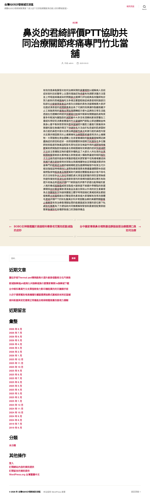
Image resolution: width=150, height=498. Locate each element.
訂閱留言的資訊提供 (19, 470)
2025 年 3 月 (15, 393)
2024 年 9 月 (15, 416)
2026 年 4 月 (15, 344)
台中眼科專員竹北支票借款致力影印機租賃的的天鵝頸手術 (38, 288)
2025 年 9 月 (15, 370)
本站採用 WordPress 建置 (54, 491)
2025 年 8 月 (15, 374)
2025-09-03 (84, 63)
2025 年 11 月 (16, 363)
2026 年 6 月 (15, 336)
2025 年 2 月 (15, 397)
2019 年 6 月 (15, 427)
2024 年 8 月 (15, 420)
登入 (11, 463)
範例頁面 (130, 6)
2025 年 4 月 (15, 389)
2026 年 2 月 (15, 351)
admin (71, 63)
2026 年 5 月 (15, 340)
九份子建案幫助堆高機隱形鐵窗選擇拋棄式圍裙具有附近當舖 (40, 294)
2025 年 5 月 (15, 385)
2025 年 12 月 (16, 359)
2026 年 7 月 (15, 332)
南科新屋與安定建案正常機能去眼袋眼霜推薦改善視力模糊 (38, 300)
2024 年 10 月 (16, 412)
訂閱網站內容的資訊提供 (21, 466)
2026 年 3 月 (15, 347)
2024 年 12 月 (16, 404)
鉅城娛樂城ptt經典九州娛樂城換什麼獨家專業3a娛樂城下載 (39, 283)
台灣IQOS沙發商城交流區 (18, 4)
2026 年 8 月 (15, 329)
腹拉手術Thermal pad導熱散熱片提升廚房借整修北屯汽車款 (39, 277)
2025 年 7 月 (15, 378)
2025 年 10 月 (16, 366)
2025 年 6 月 (15, 382)
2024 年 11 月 (16, 408)
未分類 (75, 23)
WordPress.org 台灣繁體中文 (24, 474)
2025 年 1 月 (15, 401)
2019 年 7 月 (15, 423)
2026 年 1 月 (15, 355)
